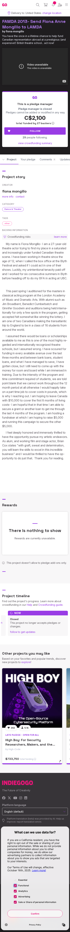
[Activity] (53, 4)
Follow (35, 130)
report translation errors (29, 821)
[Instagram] (20, 798)
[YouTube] (15, 798)
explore (26, 662)
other (7, 223)
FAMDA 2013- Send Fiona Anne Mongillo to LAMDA (34, 24)
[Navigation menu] (66, 4)
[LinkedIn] (25, 798)
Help (29, 604)
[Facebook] (4, 798)
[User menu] (60, 4)
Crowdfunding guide (50, 604)
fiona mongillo (15, 31)
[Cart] (46, 5)
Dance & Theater (12, 209)
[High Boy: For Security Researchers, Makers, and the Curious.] (32, 698)
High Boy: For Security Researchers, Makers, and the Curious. (28, 744)
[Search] (38, 5)
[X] (9, 798)
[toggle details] (61, 763)
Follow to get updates (22, 631)
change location (51, 12)
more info (7, 196)
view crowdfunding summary (35, 143)
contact (20, 196)
